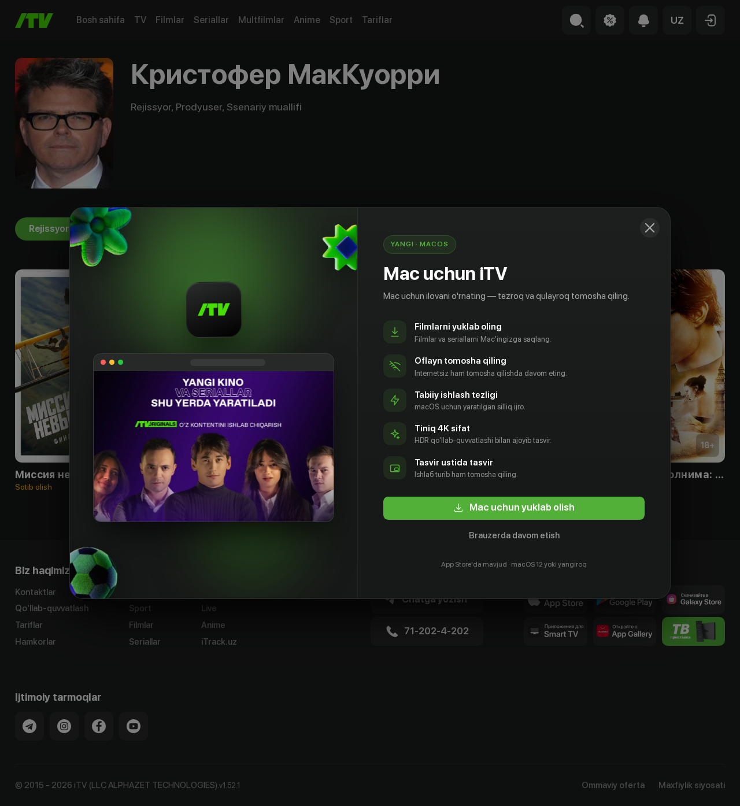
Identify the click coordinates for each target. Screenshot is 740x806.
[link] (514, 508)
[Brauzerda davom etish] (650, 228)
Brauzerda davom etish (514, 535)
